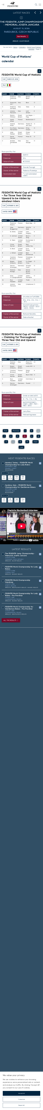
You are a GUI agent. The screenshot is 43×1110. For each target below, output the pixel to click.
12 (38, 436)
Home (15, 47)
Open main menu (39, 4)
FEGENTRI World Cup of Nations (21, 74)
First (5, 431)
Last (21, 447)
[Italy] (8, 85)
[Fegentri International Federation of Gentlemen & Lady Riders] (12, 4)
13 (6, 442)
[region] (21, 1091)
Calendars (22, 47)
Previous (16, 431)
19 (27, 442)
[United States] (14, 211)
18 (20, 442)
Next (35, 442)
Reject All (21, 1105)
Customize (21, 1099)
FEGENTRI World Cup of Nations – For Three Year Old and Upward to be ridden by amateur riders (21, 197)
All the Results (9, 620)
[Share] (39, 71)
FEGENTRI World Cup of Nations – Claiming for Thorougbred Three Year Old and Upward (21, 337)
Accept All (21, 1093)
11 (31, 436)
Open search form (36, 4)
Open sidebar (3, 4)
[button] (35, 12)
